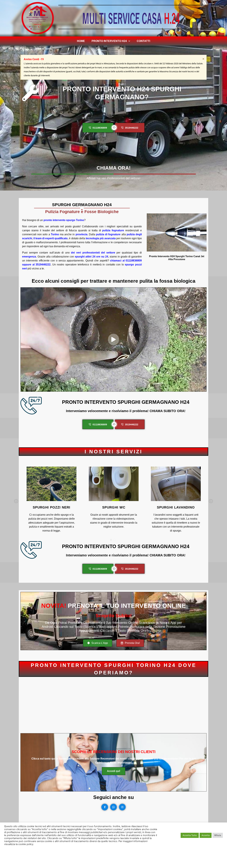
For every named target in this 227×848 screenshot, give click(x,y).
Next (211, 501)
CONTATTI (143, 41)
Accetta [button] (206, 835)
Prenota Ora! (132, 643)
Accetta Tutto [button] (190, 835)
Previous (16, 501)
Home (81, 41)
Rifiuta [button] (217, 835)
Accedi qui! (113, 771)
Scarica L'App (99, 643)
